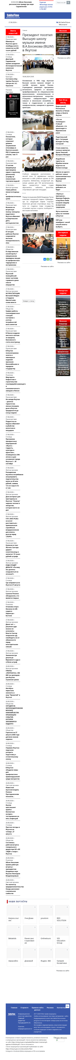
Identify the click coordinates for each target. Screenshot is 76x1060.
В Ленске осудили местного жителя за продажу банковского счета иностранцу (13, 337)
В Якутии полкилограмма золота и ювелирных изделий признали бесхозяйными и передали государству (12, 360)
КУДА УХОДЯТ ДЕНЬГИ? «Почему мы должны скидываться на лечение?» (13, 569)
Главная (14, 1008)
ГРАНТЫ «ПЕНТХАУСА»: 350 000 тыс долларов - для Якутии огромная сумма (13, 675)
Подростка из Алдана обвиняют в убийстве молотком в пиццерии (13, 425)
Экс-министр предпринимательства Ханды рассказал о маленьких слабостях (15, 888)
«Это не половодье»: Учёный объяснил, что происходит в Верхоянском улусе (61, 126)
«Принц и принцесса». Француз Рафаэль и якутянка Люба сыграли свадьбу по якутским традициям (63, 200)
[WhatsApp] (47, 259)
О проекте (24, 1008)
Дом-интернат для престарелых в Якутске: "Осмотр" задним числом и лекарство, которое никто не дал (13, 503)
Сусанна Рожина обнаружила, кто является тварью (12, 596)
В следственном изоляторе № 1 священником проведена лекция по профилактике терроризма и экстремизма (13, 258)
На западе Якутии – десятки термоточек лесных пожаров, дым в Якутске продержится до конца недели (13, 406)
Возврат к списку (28, 301)
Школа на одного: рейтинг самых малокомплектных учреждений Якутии (63, 176)
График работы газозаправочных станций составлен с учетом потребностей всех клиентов (13, 317)
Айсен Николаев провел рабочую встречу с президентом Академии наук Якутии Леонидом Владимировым (13, 869)
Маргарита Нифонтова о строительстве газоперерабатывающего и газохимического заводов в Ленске (16, 384)
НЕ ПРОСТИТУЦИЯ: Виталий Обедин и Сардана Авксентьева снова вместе (13, 297)
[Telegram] (50, 259)
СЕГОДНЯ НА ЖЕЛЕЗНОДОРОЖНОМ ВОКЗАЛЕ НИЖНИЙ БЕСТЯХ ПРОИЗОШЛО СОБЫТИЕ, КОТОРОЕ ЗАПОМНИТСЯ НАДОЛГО (14, 715)
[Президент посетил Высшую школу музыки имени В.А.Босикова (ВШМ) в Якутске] (38, 64)
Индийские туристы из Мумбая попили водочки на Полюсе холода (62, 163)
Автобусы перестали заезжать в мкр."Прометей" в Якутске (13, 692)
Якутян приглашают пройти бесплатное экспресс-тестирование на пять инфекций (12, 812)
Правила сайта (37, 1008)
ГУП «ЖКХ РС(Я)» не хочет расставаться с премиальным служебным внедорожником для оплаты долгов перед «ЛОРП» (12, 528)
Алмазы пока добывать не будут (61, 187)
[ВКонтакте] (44, 259)
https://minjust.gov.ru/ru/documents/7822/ (19, 1049)
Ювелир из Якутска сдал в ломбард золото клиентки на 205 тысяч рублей (12, 45)
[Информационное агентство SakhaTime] (13, 15)
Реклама (50, 1008)
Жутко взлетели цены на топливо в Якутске (62, 213)
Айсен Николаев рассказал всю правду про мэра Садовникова (21, 4)
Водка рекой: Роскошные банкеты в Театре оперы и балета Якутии (62, 110)
